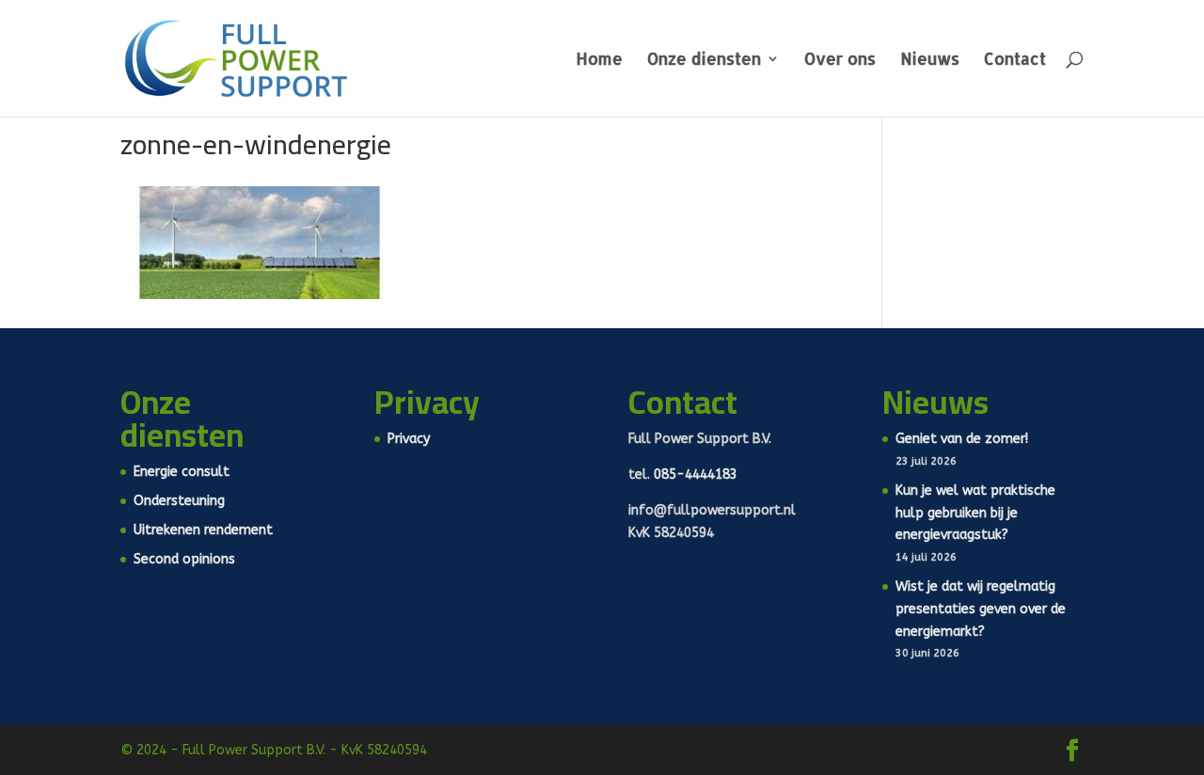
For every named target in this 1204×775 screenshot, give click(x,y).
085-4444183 (695, 474)
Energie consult (182, 472)
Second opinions (184, 559)
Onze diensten (704, 60)
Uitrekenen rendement (203, 530)
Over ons (840, 60)
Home (599, 60)
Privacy (409, 439)
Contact (1015, 60)
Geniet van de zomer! (961, 439)
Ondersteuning (179, 501)
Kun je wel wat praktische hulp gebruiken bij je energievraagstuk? (975, 513)
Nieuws (929, 60)
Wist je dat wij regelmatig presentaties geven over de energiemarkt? (980, 609)
